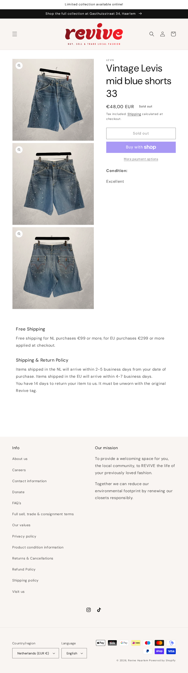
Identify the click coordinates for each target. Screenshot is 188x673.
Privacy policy (24, 536)
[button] (14, 34)
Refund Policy (24, 569)
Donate (18, 492)
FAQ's (16, 503)
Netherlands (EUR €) (33, 653)
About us (20, 458)
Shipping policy (25, 580)
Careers (19, 470)
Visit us (18, 591)
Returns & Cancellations (32, 558)
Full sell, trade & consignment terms (43, 514)
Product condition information (37, 547)
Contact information (29, 481)
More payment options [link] (141, 159)
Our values (21, 525)
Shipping (134, 114)
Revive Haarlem (138, 660)
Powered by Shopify (162, 660)
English (72, 653)
